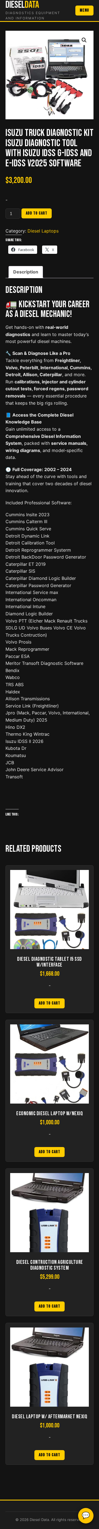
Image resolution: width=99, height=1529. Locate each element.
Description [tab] (25, 272)
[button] (84, 40)
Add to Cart (49, 1003)
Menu (84, 10)
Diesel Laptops (43, 231)
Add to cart (36, 213)
